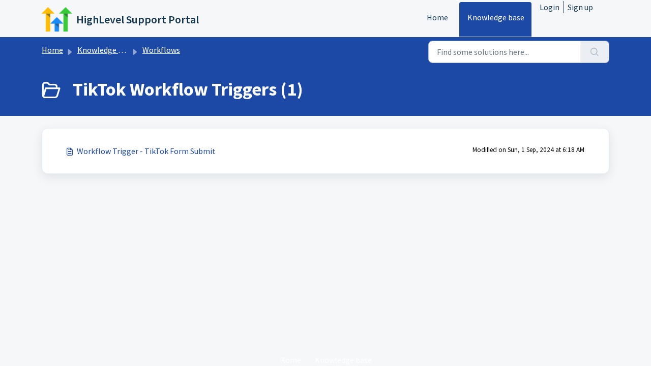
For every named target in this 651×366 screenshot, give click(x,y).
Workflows (161, 50)
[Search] (594, 52)
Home (437, 17)
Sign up (580, 7)
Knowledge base (495, 17)
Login (549, 7)
